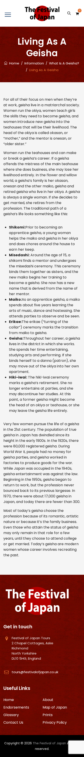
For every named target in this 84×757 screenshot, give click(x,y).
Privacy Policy (55, 722)
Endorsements (16, 707)
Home (13, 63)
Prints (48, 714)
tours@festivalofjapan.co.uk (35, 672)
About (48, 699)
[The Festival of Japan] (42, 13)
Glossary (11, 714)
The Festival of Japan (49, 743)
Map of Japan (55, 707)
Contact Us (13, 722)
